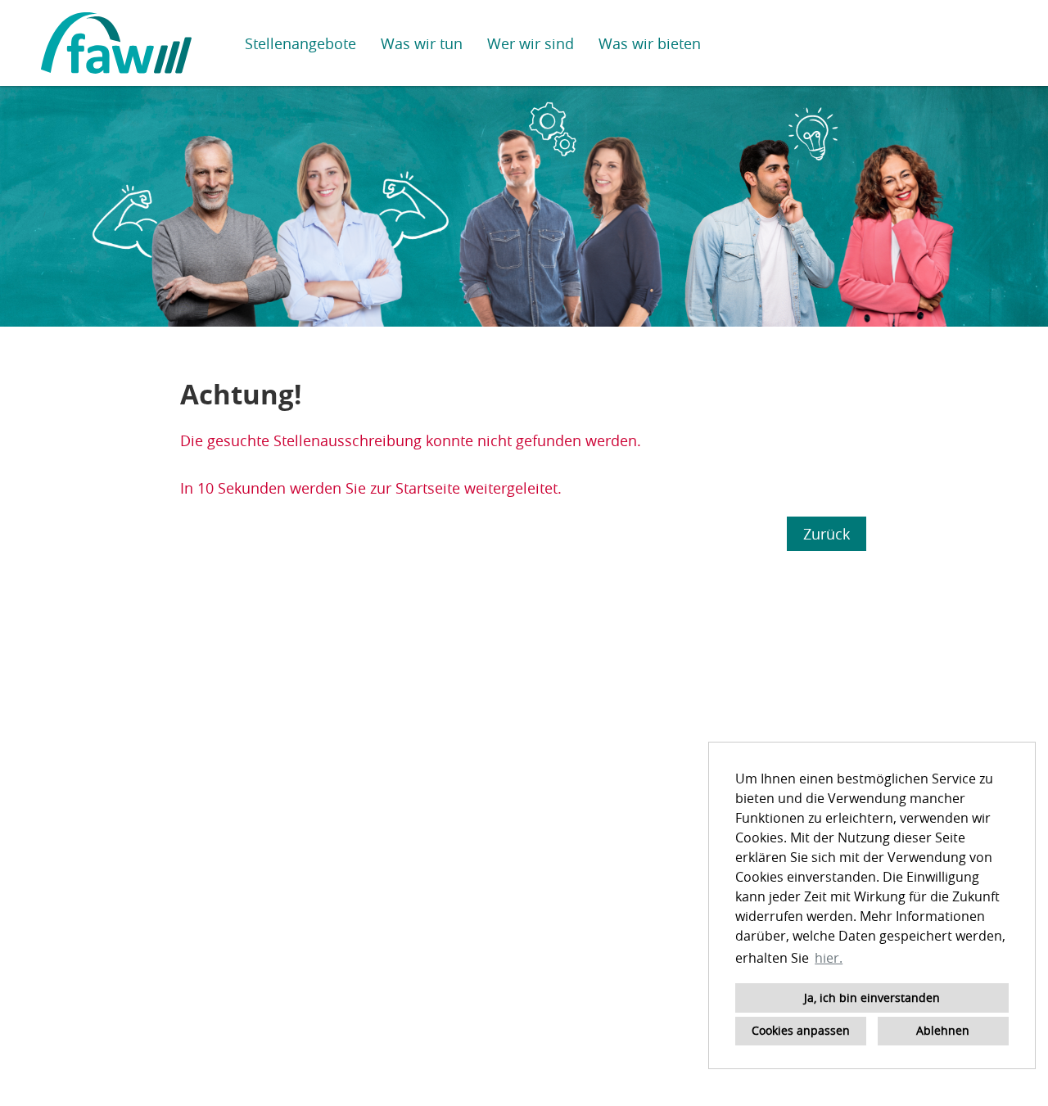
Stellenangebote (300, 43)
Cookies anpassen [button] (801, 1030)
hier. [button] (828, 958)
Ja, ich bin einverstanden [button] (872, 997)
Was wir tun (422, 43)
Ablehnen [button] (942, 1030)
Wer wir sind (530, 43)
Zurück (826, 534)
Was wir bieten (650, 43)
